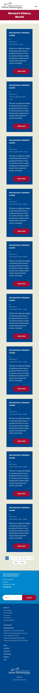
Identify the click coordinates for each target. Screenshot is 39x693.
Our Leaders (8, 610)
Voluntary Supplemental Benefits (14, 638)
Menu (35, 6)
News (5, 645)
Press (5, 660)
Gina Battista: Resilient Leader (19, 33)
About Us (6, 607)
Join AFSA (6, 648)
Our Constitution (9, 620)
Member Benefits (9, 628)
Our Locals (7, 615)
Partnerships (7, 654)
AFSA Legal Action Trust (11, 635)
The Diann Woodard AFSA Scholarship (16, 640)
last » (23, 562)
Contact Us (7, 651)
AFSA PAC (6, 657)
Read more (24, 71)
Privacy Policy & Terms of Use (19, 679)
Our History (7, 618)
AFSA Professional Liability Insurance (15, 633)
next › (16, 562)
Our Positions (8, 625)
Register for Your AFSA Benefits (14, 631)
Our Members (8, 613)
